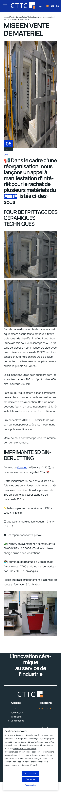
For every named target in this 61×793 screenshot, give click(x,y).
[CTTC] (23, 5)
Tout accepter (30, 773)
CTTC (10, 195)
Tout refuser (30, 779)
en (52, 5)
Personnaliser (30, 785)
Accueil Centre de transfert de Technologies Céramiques (26, 17)
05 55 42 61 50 (45, 708)
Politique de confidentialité (24, 748)
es (57, 5)
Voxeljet (22, 467)
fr (47, 5)
